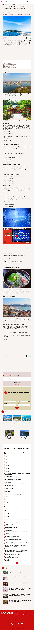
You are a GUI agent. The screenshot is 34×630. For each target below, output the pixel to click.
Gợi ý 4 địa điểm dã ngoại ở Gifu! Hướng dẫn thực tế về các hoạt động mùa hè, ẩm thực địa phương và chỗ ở (19, 572)
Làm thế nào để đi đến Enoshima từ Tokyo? (10, 67)
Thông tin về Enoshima (7, 63)
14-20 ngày (7, 513)
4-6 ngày (6, 510)
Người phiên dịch (5, 12)
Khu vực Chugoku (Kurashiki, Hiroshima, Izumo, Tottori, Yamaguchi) (16, 556)
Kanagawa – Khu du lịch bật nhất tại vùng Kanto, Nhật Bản (7, 422)
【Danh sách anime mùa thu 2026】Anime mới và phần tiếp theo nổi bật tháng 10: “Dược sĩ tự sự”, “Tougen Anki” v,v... (19, 595)
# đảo (16, 14)
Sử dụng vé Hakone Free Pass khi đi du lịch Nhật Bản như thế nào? (24, 437)
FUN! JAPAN (2, 4)
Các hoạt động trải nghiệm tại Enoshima (9, 64)
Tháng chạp (7, 471)
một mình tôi (7, 496)
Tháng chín (7, 467)
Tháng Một (7, 455)
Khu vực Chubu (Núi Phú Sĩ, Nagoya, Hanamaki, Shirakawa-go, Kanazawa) (16, 553)
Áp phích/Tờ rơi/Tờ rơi (8, 533)
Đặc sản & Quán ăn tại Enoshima (8, 65)
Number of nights (6, 403)
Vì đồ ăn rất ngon (8, 482)
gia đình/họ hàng (8, 499)
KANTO (10, 4)
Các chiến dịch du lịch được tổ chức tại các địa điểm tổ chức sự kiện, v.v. (16, 531)
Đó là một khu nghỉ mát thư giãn (10, 485)
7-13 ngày (6, 512)
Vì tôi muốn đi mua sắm (9, 486)
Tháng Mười (7, 468)
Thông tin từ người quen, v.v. (9, 540)
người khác (7, 504)
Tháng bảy (7, 464)
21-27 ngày (7, 515)
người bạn (7, 502)
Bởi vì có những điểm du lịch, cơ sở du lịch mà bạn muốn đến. (15, 477)
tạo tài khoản (11, 375)
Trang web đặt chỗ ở (8, 530)
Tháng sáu (7, 462)
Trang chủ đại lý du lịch (9, 524)
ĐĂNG (17, 384)
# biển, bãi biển (26, 14)
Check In (19, 399)
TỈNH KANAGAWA (14, 4)
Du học (6, 489)
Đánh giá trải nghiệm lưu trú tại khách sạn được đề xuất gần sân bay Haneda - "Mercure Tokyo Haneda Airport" (20, 601)
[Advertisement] (9, 55)
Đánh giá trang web (8, 525)
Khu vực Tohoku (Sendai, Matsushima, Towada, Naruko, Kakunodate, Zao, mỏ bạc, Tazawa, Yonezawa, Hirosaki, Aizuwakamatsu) (17, 549)
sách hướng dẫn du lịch (9, 534)
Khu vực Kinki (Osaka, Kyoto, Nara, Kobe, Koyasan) (13, 554)
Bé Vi (9, 12)
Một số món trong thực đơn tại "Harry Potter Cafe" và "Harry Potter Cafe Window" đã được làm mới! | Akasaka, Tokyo (19, 583)
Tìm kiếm (17, 407)
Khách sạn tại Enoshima (7, 66)
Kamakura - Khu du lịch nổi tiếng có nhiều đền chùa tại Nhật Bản (9, 437)
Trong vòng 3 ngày (8, 509)
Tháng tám (7, 465)
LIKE (5, 37)
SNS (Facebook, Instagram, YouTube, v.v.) (11, 527)
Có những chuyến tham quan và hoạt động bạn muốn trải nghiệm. (15, 483)
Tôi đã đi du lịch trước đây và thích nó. (11, 476)
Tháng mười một (8, 470)
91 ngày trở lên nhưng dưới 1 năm (10, 518)
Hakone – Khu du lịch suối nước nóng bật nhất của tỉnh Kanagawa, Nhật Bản (17, 422)
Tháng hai (6, 456)
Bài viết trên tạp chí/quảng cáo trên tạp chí (12, 536)
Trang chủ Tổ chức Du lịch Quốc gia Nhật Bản (12, 522)
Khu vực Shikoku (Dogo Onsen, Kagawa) (11, 557)
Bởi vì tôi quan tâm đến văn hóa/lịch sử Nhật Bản (13, 479)
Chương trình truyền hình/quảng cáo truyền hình (13, 539)
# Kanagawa (5, 14)
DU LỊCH (6, 4)
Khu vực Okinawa (8, 560)
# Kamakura (20, 14)
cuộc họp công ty (8, 491)
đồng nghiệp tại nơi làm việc (9, 501)
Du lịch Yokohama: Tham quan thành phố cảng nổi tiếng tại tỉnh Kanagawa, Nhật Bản (26, 423)
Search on (19, 403)
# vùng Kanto (11, 14)
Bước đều (6, 458)
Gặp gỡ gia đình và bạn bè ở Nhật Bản (11, 480)
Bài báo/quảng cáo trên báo (9, 537)
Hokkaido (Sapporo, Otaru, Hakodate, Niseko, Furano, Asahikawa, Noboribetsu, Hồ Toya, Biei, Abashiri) (15, 546)
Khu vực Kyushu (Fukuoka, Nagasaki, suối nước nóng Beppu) (14, 559)
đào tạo (6, 492)
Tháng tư (6, 459)
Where (5, 399)
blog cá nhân (7, 528)
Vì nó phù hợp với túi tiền (9, 488)
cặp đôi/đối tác (7, 498)
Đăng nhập (5, 375)
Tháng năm (7, 461)
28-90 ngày (7, 516)
